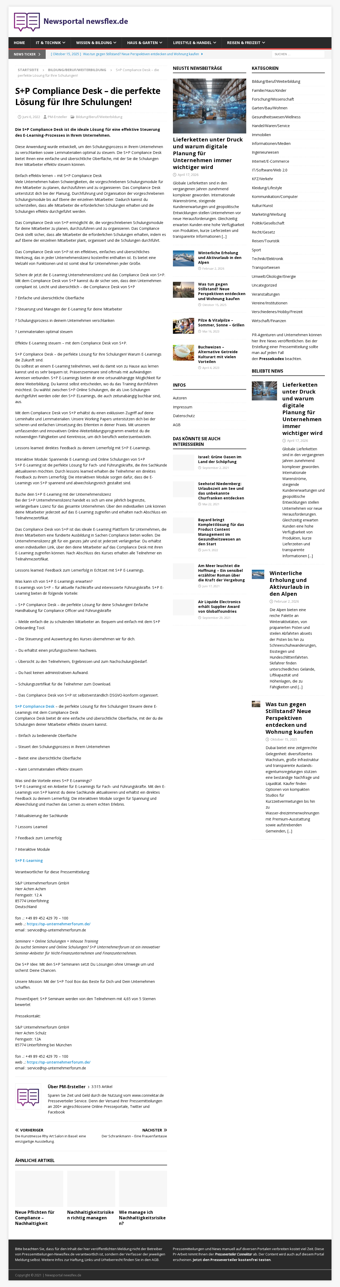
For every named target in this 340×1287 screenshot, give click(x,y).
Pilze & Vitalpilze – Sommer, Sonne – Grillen (221, 322)
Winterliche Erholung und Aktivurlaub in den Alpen (219, 257)
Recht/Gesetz (263, 232)
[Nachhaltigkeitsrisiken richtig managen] (91, 1189)
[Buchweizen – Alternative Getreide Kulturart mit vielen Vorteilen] (183, 353)
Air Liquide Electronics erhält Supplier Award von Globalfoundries (219, 606)
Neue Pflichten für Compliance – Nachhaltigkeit (34, 1217)
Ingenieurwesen (265, 152)
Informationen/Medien (271, 143)
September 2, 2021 (215, 468)
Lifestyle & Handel (192, 42)
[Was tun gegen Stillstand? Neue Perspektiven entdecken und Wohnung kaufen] (183, 290)
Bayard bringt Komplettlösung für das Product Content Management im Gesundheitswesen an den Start (221, 531)
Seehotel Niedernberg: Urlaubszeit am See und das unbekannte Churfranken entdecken (221, 491)
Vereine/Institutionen (269, 302)
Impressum (182, 406)
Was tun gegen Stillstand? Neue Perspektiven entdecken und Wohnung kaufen (221, 291)
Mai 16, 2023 (210, 331)
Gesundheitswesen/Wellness (276, 116)
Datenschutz (184, 415)
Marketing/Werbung (269, 214)
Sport (256, 249)
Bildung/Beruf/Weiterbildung (99, 116)
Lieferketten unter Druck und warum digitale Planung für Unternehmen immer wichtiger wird (302, 409)
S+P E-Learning (29, 860)
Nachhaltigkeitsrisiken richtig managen (90, 1215)
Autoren (180, 397)
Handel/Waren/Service (271, 125)
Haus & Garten (142, 42)
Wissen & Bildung (94, 42)
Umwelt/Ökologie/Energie (274, 276)
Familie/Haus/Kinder (269, 90)
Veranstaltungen (266, 294)
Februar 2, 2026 (213, 268)
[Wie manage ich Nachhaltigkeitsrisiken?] (143, 1189)
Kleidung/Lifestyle (267, 187)
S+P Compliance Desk (34, 706)
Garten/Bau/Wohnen (269, 107)
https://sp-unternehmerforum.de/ (58, 923)
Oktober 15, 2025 (214, 305)
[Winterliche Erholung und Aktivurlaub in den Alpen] (183, 258)
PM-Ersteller (57, 116)
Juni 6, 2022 (31, 116)
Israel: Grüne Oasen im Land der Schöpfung (219, 459)
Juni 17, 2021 (211, 586)
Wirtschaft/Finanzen (269, 320)
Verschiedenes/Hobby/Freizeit (277, 311)
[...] (224, 236)
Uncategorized (264, 285)
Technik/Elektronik (267, 258)
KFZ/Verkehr (262, 178)
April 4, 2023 (210, 368)
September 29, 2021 (216, 618)
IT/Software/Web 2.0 (269, 169)
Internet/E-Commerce (270, 161)
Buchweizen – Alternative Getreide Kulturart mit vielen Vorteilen (218, 354)
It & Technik (48, 42)
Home (19, 42)
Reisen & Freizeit (244, 42)
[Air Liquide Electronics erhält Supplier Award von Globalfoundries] (183, 607)
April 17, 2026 (188, 174)
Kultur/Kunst (262, 205)
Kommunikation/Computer (275, 196)
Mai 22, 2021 (210, 504)
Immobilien (261, 134)
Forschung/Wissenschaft (273, 99)
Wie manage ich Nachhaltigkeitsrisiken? (142, 1217)
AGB (177, 424)
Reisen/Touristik (265, 240)
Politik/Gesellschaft (268, 223)
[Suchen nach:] (298, 54)
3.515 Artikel (101, 1086)
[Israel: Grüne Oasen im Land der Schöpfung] (183, 462)
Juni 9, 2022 (210, 550)
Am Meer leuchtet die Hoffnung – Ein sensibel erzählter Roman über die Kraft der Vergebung (221, 573)
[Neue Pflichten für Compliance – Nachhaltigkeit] (39, 1189)
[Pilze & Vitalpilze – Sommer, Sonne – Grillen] (183, 326)
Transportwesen (266, 267)
